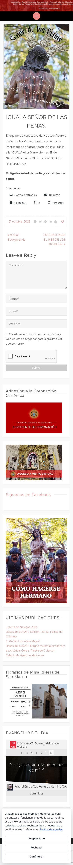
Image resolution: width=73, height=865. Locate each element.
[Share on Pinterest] (45, 221)
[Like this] (62, 221)
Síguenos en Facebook (28, 494)
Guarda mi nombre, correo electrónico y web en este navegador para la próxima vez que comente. (34, 339)
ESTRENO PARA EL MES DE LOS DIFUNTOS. (54, 239)
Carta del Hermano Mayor (23, 641)
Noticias (10, 106)
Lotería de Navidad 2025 (21, 627)
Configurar (37, 856)
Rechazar (36, 847)
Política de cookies (51, 829)
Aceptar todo (36, 838)
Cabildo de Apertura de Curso (25, 655)
